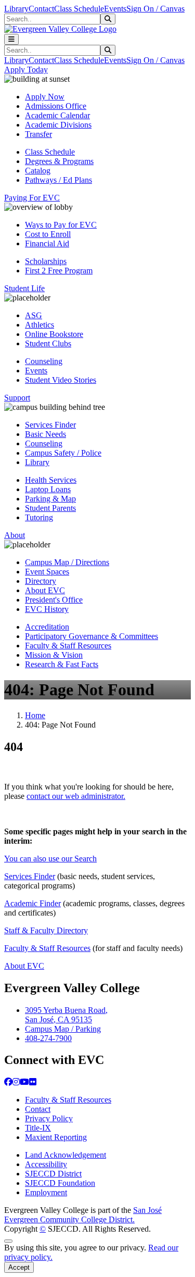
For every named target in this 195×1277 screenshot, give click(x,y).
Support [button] (17, 397)
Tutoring (39, 517)
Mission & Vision (54, 654)
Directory (40, 581)
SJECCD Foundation (60, 1183)
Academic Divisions (58, 124)
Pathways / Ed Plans (58, 180)
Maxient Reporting (56, 1137)
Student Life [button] (24, 288)
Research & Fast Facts (61, 664)
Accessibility (46, 1164)
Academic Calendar (57, 115)
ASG (33, 315)
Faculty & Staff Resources (68, 645)
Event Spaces (47, 571)
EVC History (47, 609)
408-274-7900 (48, 1038)
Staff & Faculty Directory (46, 930)
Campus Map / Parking (63, 1028)
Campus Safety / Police (63, 452)
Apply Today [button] (26, 69)
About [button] (14, 535)
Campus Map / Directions (67, 562)
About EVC (45, 590)
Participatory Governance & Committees (91, 636)
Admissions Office (55, 106)
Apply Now (44, 96)
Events (115, 8)
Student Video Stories (60, 379)
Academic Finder (32, 903)
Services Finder (50, 424)
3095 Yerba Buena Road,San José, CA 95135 (66, 1015)
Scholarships (46, 261)
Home (35, 715)
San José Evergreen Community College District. (83, 1215)
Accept (19, 1267)
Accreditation (47, 626)
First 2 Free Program (59, 270)
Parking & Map (50, 498)
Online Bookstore (54, 334)
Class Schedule (79, 8)
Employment (46, 1192)
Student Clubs (48, 343)
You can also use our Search (50, 858)
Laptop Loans (48, 489)
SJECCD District (53, 1173)
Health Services (50, 479)
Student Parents (50, 508)
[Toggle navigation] (11, 39)
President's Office (54, 599)
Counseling (43, 361)
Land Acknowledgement (65, 1154)
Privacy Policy (49, 1118)
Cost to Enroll (48, 234)
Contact (41, 8)
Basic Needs (45, 434)
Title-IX (38, 1127)
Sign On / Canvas (155, 8)
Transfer (38, 134)
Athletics (39, 324)
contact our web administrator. (76, 796)
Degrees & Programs (59, 161)
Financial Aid (47, 243)
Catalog (37, 170)
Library (16, 8)
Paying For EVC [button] (32, 197)
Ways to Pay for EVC (61, 224)
